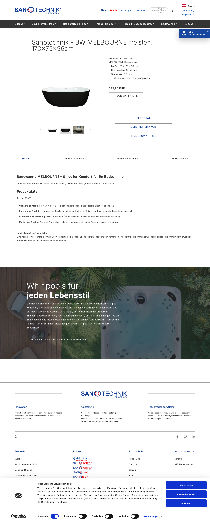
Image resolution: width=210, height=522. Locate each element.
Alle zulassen (186, 485)
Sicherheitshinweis (143, 126)
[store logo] (38, 10)
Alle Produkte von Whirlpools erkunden (58, 339)
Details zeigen (151, 516)
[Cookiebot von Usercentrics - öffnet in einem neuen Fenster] (18, 516)
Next (90, 129)
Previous (41, 129)
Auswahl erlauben (186, 494)
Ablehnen (186, 503)
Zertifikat (143, 118)
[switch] (83, 516)
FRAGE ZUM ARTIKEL (143, 136)
